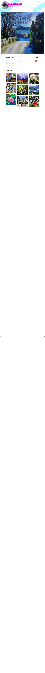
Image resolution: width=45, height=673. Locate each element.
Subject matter (14, 65)
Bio (29, 4)
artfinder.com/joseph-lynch (39, 1)
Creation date (7, 65)
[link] (5, 5)
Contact (33, 4)
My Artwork (26, 4)
